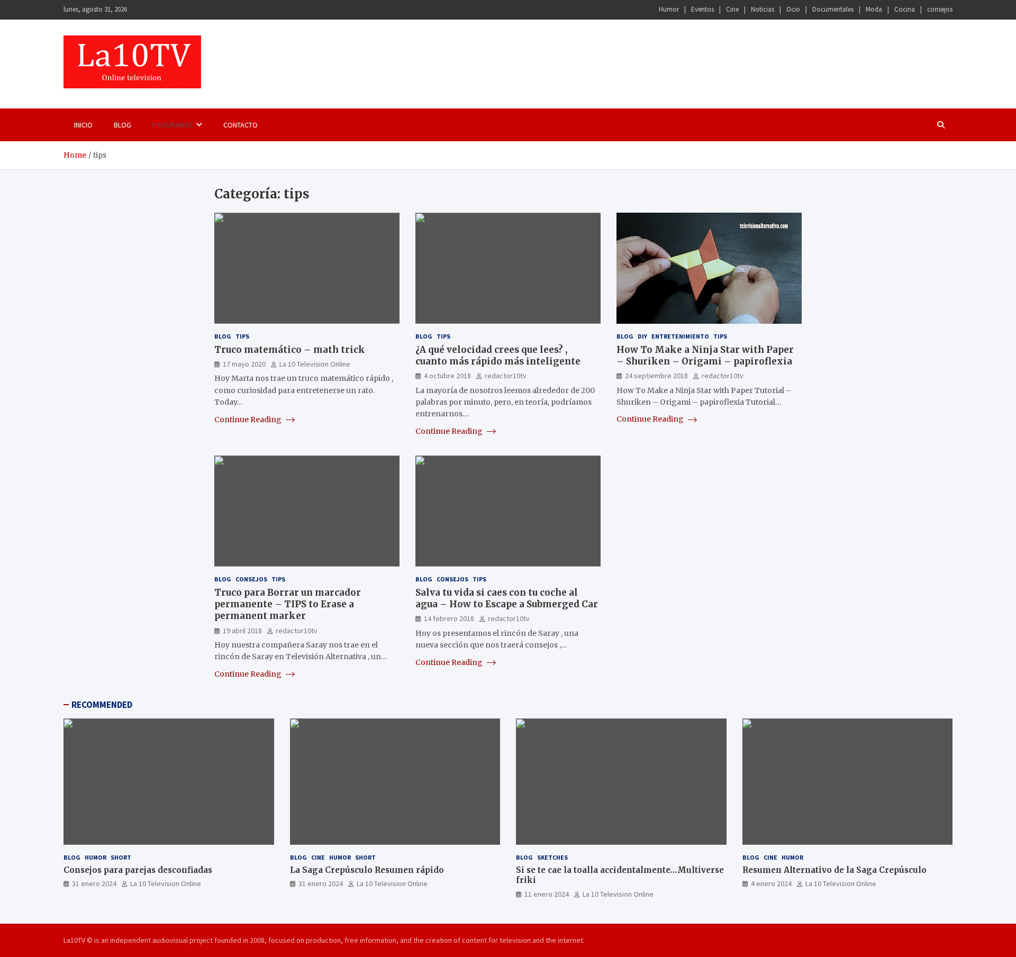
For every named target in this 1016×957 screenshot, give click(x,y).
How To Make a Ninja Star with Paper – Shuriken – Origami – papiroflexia (705, 355)
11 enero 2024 (546, 894)
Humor (669, 9)
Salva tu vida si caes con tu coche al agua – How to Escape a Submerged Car (506, 598)
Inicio (83, 125)
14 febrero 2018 (449, 618)
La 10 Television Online (314, 364)
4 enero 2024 (771, 883)
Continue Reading (248, 419)
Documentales (833, 9)
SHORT (121, 857)
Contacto (240, 125)
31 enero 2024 (94, 883)
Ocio (793, 9)
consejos (939, 9)
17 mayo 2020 (244, 364)
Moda (874, 9)
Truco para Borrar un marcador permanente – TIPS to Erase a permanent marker (287, 604)
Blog (122, 125)
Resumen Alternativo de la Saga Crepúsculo (834, 870)
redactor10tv (506, 375)
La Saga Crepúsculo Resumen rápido (367, 870)
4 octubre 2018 (447, 375)
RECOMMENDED (101, 704)
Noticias (762, 9)
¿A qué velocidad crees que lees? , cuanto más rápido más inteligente (497, 355)
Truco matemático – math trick (289, 350)
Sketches (552, 857)
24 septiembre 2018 (656, 375)
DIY (642, 336)
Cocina (904, 9)
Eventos (702, 9)
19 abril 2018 (242, 630)
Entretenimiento (680, 336)
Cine (732, 9)
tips (242, 336)
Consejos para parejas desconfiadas (138, 870)
